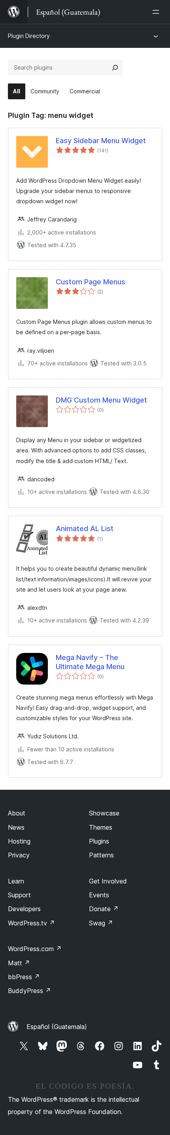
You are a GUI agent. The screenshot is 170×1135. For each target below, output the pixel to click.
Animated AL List (84, 528)
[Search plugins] (115, 68)
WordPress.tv (31, 923)
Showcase (104, 813)
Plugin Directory (29, 35)
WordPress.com (35, 949)
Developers (24, 909)
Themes (100, 827)
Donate (104, 909)
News (16, 827)
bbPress (24, 977)
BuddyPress (29, 991)
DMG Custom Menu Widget (101, 400)
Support (19, 895)
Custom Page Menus (90, 282)
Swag (101, 923)
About (16, 813)
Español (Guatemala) (56, 1027)
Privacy (19, 855)
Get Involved (108, 881)
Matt (19, 963)
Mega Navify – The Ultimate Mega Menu (90, 662)
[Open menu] (157, 12)
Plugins (99, 841)
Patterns (101, 855)
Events (99, 895)
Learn (16, 881)
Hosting (19, 841)
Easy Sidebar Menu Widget (101, 140)
